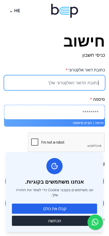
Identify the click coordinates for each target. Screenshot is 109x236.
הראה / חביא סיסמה (88, 123)
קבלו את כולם (54, 208)
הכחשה (54, 220)
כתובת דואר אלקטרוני (85, 69)
